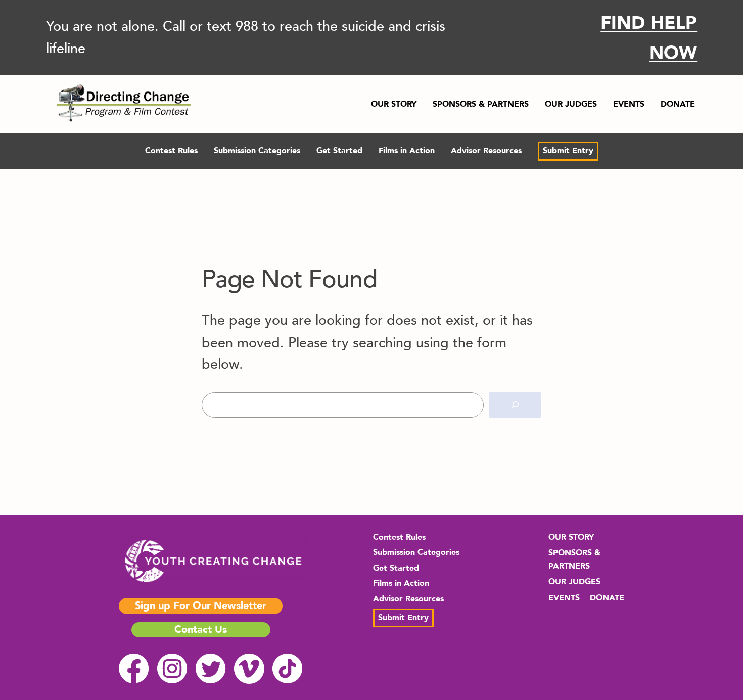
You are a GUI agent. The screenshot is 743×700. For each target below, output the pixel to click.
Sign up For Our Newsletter (200, 606)
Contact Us (200, 629)
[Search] (515, 405)
